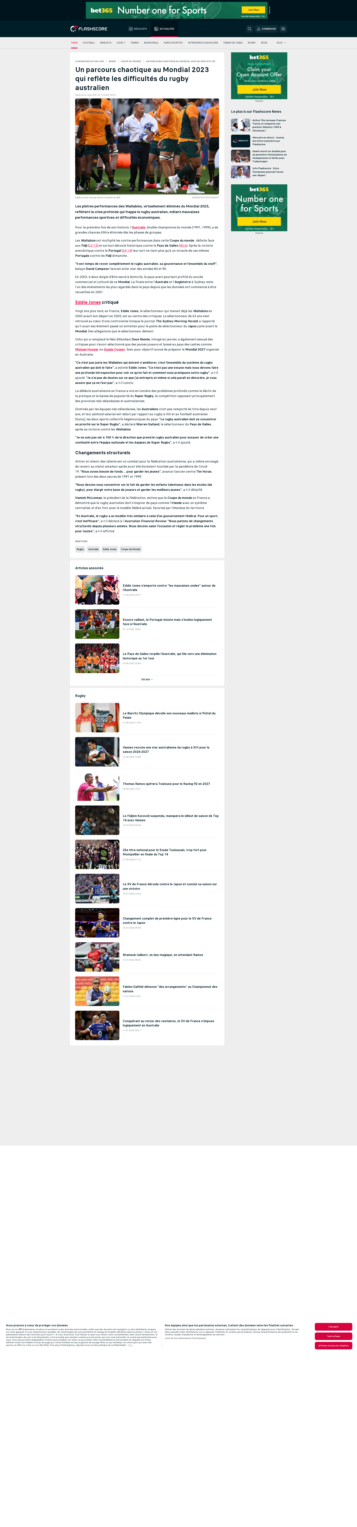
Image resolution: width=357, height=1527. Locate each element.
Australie (138, 227)
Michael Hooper (87, 349)
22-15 (93, 245)
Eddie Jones (88, 302)
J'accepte (333, 1326)
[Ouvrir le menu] (283, 29)
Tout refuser (333, 1336)
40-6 (183, 245)
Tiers (130, 1345)
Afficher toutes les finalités (333, 1345)
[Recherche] (249, 29)
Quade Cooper (114, 349)
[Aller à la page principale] (91, 29)
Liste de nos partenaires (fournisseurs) (185, 1338)
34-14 (127, 250)
